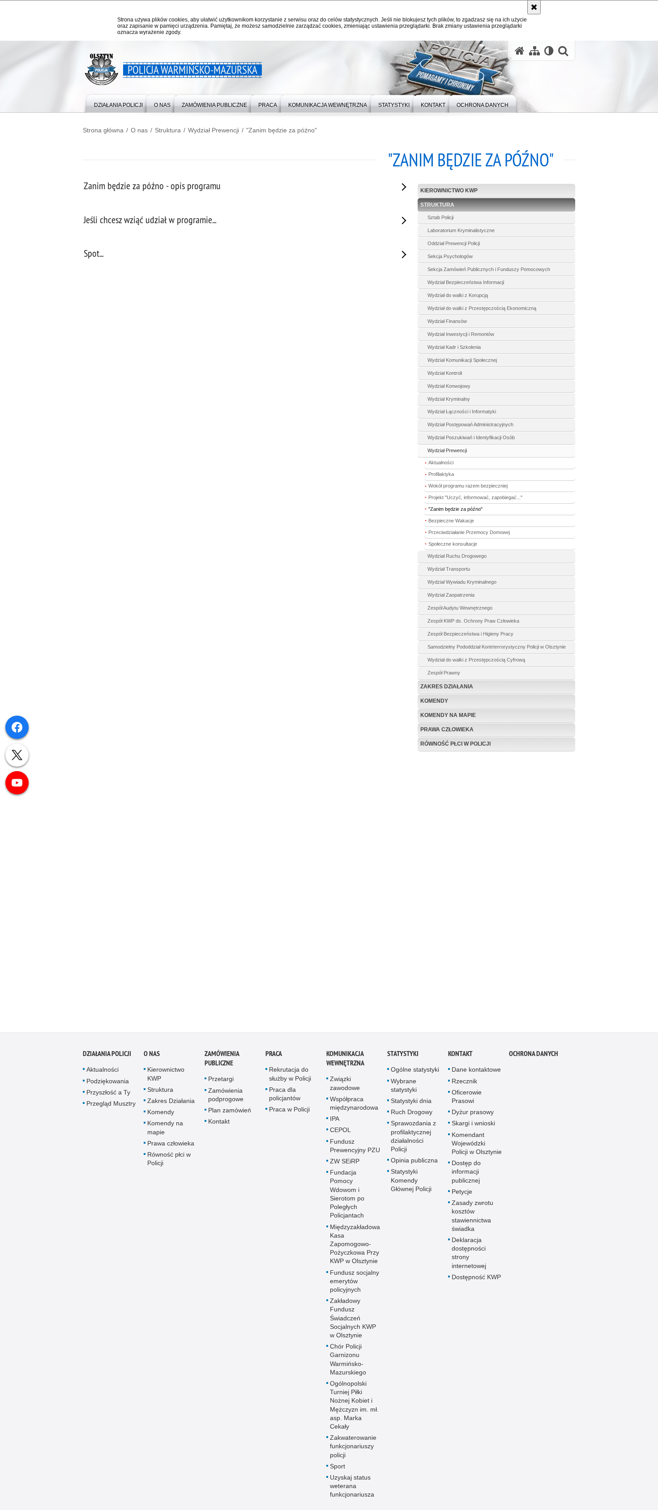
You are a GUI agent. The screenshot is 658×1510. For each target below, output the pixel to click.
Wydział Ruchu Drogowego (457, 556)
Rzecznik (464, 1081)
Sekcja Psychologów (450, 256)
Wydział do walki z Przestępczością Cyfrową (476, 659)
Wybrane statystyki (404, 1085)
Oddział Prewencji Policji (453, 243)
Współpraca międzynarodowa (354, 1103)
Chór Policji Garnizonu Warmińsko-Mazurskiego (348, 1359)
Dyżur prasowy (473, 1112)
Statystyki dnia (411, 1100)
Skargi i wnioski (473, 1123)
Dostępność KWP (476, 1277)
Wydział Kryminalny (448, 399)
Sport (337, 1466)
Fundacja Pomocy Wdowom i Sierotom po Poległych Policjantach (347, 1194)
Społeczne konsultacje (452, 544)
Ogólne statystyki (415, 1069)
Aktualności (440, 462)
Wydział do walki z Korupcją (457, 295)
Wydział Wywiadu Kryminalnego (461, 582)
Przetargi (221, 1079)
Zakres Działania (446, 686)
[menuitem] (118, 103)
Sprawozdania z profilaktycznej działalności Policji (413, 1136)
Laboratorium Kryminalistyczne (461, 230)
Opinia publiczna (414, 1160)
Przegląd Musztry (111, 1103)
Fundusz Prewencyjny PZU (355, 1146)
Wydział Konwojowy (448, 386)
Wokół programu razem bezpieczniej (468, 485)
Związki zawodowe (345, 1083)
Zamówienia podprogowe (226, 1095)
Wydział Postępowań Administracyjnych (470, 424)
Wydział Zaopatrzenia (450, 595)
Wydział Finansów (447, 321)
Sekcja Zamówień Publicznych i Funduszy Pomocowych (488, 269)
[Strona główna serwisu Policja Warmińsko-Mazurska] (520, 50)
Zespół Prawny (443, 672)
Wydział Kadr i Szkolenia (454, 347)
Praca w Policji (289, 1109)
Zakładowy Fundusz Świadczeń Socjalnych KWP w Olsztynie (353, 1318)
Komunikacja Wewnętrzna (345, 1058)
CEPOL (340, 1130)
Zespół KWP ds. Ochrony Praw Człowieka (473, 621)
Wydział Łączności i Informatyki (461, 411)
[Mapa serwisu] (534, 50)
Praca (273, 1054)
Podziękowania (107, 1081)
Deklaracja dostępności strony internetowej (469, 1252)
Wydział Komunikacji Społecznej (462, 360)
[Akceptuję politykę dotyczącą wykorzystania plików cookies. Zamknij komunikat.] (534, 7)
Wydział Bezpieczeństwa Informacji (465, 282)
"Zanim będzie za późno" (281, 130)
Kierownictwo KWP (449, 190)
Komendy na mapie (448, 715)
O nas (139, 130)
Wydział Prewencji (213, 130)
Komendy (434, 701)
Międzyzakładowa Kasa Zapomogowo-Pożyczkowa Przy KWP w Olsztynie (355, 1244)
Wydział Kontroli (444, 373)
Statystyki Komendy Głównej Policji (411, 1180)
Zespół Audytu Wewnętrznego (459, 608)
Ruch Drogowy (411, 1112)
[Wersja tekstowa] (549, 50)
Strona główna (103, 130)
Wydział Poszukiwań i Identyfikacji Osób (471, 437)
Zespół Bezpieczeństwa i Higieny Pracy (470, 633)
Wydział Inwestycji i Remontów (460, 334)
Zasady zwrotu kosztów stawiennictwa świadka (472, 1215)
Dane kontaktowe (476, 1069)
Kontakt (219, 1121)
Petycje (462, 1191)
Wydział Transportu (448, 569)
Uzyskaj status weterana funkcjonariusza (352, 1486)
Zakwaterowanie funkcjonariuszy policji (353, 1446)
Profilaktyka (441, 474)
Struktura (168, 130)
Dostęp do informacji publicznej (466, 1171)
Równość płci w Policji (455, 744)
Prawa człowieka (447, 729)
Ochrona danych (533, 1054)
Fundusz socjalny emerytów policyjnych (354, 1281)
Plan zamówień (229, 1110)
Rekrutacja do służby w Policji (290, 1074)
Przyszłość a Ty (108, 1092)
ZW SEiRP (344, 1161)
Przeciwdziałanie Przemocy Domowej (469, 532)
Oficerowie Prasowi (467, 1096)
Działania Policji (107, 1054)
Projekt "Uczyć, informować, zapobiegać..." (475, 497)
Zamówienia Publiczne (222, 1058)
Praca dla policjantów (284, 1094)
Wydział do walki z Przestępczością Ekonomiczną (481, 308)
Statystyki (403, 1054)
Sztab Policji (440, 217)
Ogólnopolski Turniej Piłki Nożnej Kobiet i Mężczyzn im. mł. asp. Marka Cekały (354, 1405)
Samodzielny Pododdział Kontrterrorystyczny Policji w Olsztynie (496, 646)
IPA (334, 1118)
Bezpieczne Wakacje (451, 520)
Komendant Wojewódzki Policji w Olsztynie (477, 1143)
